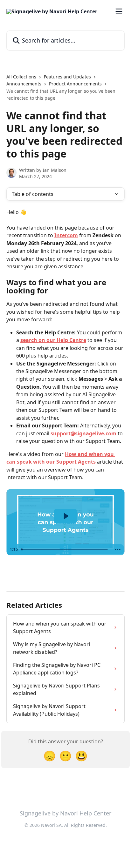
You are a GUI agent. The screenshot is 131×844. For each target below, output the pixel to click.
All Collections (21, 77)
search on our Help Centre (53, 340)
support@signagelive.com (83, 433)
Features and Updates (67, 77)
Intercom (66, 235)
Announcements (23, 84)
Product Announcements (75, 84)
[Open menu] (119, 11)
